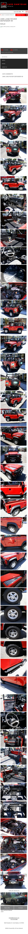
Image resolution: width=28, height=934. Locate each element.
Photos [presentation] (3, 63)
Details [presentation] (3, 60)
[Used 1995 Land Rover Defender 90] (14, 26)
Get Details (20, 908)
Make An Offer (7, 908)
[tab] (14, 57)
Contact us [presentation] (4, 67)
